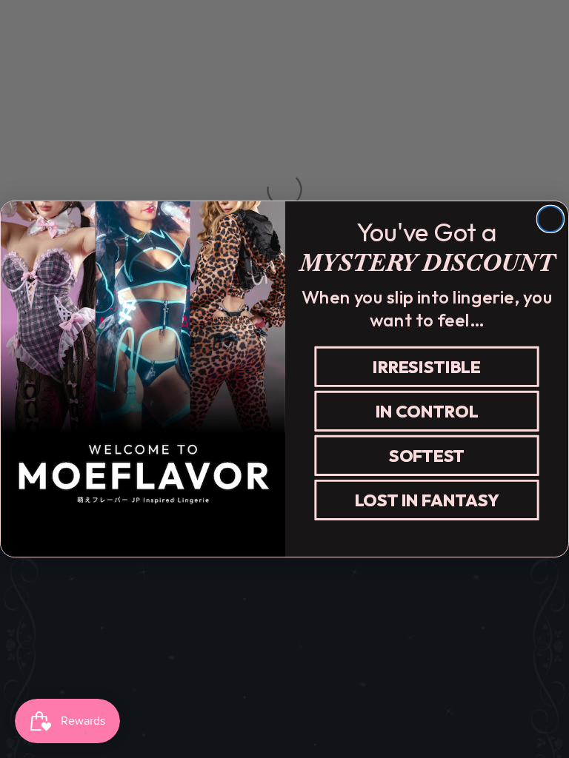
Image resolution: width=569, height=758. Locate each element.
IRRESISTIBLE (427, 367)
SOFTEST (427, 455)
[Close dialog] (550, 219)
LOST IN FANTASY (427, 500)
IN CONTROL (427, 411)
